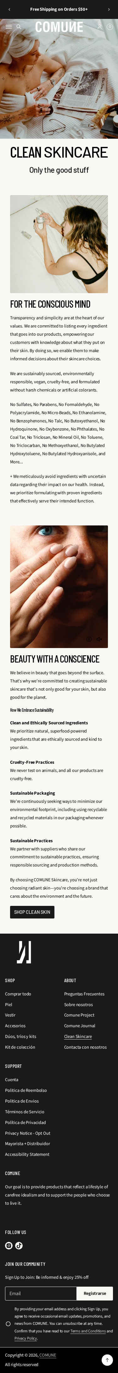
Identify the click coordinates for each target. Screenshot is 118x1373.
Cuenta (11, 1079)
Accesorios (15, 1026)
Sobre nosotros (78, 1004)
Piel (8, 1004)
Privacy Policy (25, 1338)
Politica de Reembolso (26, 1090)
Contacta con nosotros (85, 1047)
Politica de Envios (21, 1101)
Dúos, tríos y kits (20, 1036)
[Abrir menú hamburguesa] (9, 27)
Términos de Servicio (24, 1112)
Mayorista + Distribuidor (27, 1143)
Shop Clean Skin (32, 912)
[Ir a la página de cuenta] (100, 27)
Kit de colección (20, 1047)
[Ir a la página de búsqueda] (19, 27)
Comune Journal (79, 1026)
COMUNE (47, 1355)
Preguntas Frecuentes (84, 994)
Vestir (10, 1015)
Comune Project (79, 1015)
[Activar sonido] (99, 639)
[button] (9, 9)
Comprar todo (18, 994)
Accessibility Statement (27, 1154)
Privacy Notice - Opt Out (27, 1133)
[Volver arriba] (107, 1360)
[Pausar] (89, 639)
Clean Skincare (78, 1036)
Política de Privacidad (25, 1122)
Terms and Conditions (88, 1331)
